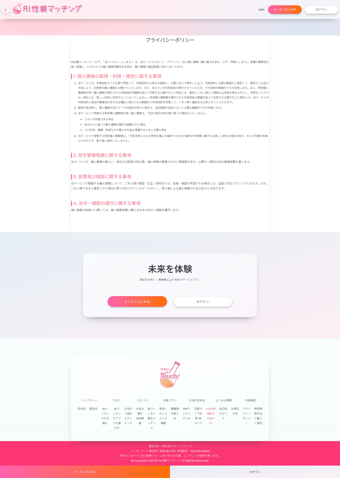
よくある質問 (224, 400)
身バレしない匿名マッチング (152, 418)
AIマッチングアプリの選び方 (117, 418)
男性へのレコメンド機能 (163, 416)
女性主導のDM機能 (140, 416)
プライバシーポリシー (247, 416)
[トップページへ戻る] (5, 9)
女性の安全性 (197, 400)
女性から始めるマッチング (128, 416)
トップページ (89, 400)
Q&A (262, 9)
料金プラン (170, 400)
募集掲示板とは (175, 413)
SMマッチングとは (187, 413)
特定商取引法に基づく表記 (258, 416)
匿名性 (93, 408)
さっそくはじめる (285, 9)
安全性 (82, 408)
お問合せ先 (235, 411)
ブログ (116, 400)
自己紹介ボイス (223, 413)
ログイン (321, 9)
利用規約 (250, 400)
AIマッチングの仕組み (105, 416)
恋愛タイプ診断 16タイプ (198, 416)
